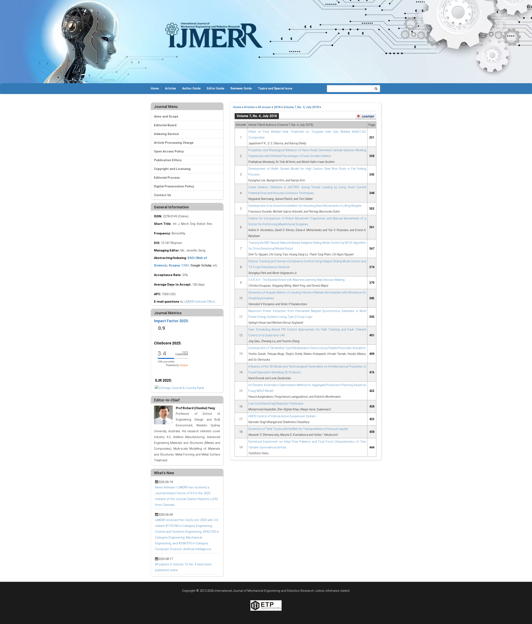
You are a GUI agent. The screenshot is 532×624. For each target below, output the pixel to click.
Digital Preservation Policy (174, 186)
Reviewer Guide (241, 88)
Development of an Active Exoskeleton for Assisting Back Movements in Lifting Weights (305, 205)
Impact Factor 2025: (172, 321)
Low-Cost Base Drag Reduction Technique (275, 403)
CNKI (185, 265)
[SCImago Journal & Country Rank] (179, 388)
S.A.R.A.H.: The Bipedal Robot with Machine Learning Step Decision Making (296, 279)
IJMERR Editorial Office (199, 301)
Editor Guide (215, 88)
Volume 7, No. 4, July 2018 (301, 107)
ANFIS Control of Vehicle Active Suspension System (282, 416)
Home (155, 88)
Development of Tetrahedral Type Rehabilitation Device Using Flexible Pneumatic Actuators (307, 348)
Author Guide (191, 88)
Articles (170, 88)
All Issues (264, 107)
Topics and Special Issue (275, 88)
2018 (277, 107)
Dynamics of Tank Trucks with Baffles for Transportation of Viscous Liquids (298, 429)
